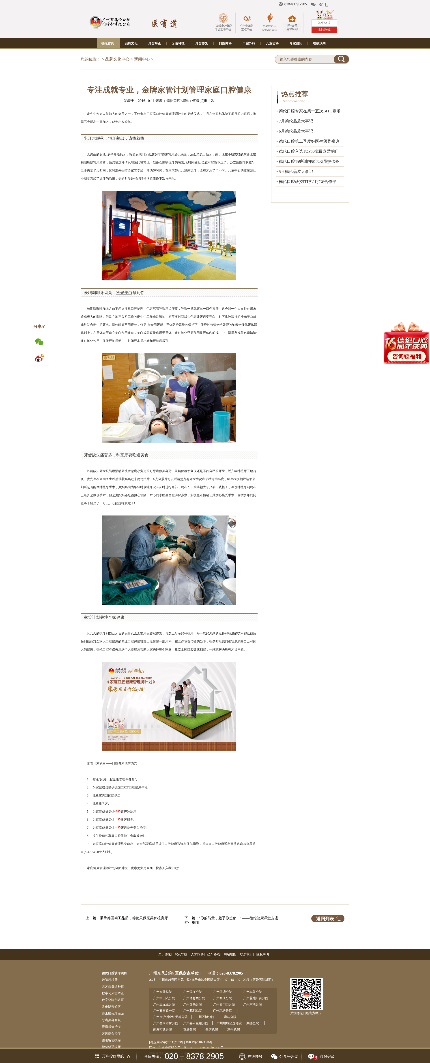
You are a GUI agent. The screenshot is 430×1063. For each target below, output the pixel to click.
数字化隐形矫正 (113, 1000)
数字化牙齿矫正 (113, 993)
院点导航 (181, 954)
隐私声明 (262, 954)
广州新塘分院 (222, 1010)
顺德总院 (252, 1023)
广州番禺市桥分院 (165, 1023)
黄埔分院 (189, 1029)
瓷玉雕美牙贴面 (113, 1013)
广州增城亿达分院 (229, 1023)
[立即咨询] (319, 1055)
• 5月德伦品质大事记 (294, 171)
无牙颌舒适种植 (113, 986)
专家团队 (296, 43)
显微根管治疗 (111, 1027)
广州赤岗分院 (192, 1004)
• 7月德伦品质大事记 (294, 121)
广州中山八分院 (164, 998)
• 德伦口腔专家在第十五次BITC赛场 (308, 111)
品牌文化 (131, 43)
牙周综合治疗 (111, 1033)
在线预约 (319, 43)
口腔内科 (225, 43)
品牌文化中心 (117, 59)
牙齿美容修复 (111, 1020)
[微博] (321, 4)
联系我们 (246, 954)
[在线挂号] (250, 1055)
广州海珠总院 (162, 992)
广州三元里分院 (164, 1004)
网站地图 (230, 954)
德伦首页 (107, 43)
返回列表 (325, 918)
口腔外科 (249, 43)
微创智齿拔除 (111, 1040)
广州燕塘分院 (222, 992)
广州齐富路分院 (164, 1010)
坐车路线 (213, 954)
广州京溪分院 (252, 1004)
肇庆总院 (211, 1029)
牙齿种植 (178, 43)
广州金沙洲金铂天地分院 (170, 1017)
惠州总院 (233, 1029)
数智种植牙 (110, 979)
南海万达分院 (162, 1029)
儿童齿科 (272, 43)
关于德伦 (164, 954)
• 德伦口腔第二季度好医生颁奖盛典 (307, 141)
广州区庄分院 (222, 998)
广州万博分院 (205, 1017)
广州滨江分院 (192, 992)
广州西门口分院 (224, 1004)
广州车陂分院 (252, 992)
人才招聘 (197, 954)
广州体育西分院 (194, 998)
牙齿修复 (202, 43)
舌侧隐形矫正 (111, 1006)
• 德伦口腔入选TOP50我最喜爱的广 (307, 151)
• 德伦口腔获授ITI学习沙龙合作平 (306, 181)
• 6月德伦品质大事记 (294, 131)
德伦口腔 (173, 101)
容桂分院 (230, 1017)
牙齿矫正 (154, 43)
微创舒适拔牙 (111, 1047)
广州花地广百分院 (255, 998)
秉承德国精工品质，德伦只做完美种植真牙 (134, 918)
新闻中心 (142, 59)
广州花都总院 (192, 1010)
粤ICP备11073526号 (199, 1042)
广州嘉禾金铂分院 (195, 1023)
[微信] (313, 4)
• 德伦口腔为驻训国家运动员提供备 (307, 161)
